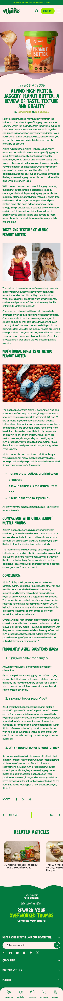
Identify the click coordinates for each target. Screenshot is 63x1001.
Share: (7, 799)
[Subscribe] (57, 945)
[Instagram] (4, 952)
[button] (48, 11)
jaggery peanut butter (28, 442)
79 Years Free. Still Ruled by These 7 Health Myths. (20, 866)
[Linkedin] (10, 952)
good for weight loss (33, 506)
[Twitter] (30, 799)
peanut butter (26, 156)
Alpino (52, 634)
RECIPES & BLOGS (31, 85)
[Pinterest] (23, 799)
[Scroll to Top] (56, 983)
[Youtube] (17, 952)
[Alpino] (12, 11)
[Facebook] (16, 799)
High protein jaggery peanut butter (39, 193)
